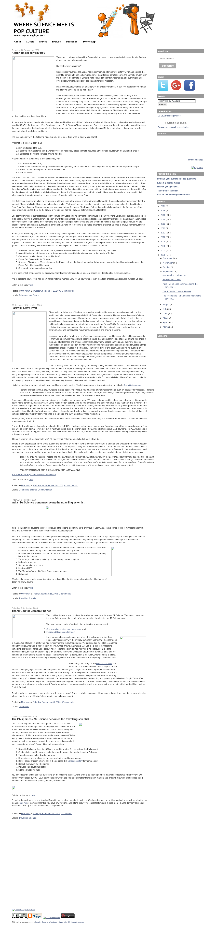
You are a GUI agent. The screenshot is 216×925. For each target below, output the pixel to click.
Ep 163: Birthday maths (168, 183)
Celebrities (24, 490)
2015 (163, 215)
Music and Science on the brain (60, 632)
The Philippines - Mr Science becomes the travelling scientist (50, 719)
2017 (163, 206)
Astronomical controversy (28, 52)
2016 (163, 211)
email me (22, 803)
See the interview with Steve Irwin (34, 474)
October (167, 267)
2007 (163, 250)
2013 (163, 224)
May (165, 318)
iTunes (43, 41)
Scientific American (132, 385)
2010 (163, 237)
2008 (163, 246)
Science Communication (41, 490)
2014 (163, 219)
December (168, 258)
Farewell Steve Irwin (24, 307)
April (165, 322)
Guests (30, 41)
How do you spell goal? (168, 187)
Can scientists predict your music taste (63, 629)
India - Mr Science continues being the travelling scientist (48, 502)
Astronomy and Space (29, 295)
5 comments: (68, 291)
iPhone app (89, 41)
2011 (163, 233)
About (17, 41)
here (31, 285)
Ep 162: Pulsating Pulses (169, 116)
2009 (163, 242)
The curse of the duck (167, 191)
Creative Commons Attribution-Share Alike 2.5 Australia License (59, 922)
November (168, 263)
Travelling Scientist (27, 598)
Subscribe (71, 41)
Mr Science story (75, 761)
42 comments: (68, 702)
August (166, 305)
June (165, 313)
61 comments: (71, 485)
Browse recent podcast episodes (173, 127)
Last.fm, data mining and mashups (173, 194)
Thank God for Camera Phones (31, 610)
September (168, 272)
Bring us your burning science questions (176, 179)
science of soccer (104, 663)
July (165, 309)
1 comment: (66, 813)
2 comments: (65, 594)
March (166, 327)
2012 (163, 228)
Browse (56, 41)
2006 (163, 255)
